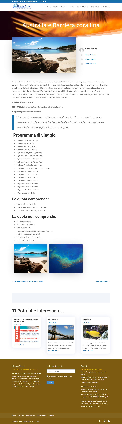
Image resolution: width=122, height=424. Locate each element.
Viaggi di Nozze (83, 7)
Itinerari (63, 7)
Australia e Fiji (87, 319)
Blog (55, 7)
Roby (95, 49)
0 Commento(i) (90, 59)
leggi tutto (19, 344)
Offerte (72, 7)
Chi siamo (95, 7)
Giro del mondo (53, 319)
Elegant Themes (22, 421)
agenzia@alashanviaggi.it (90, 382)
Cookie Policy (30, 415)
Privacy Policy (41, 415)
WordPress (36, 421)
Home (49, 7)
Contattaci (105, 7)
